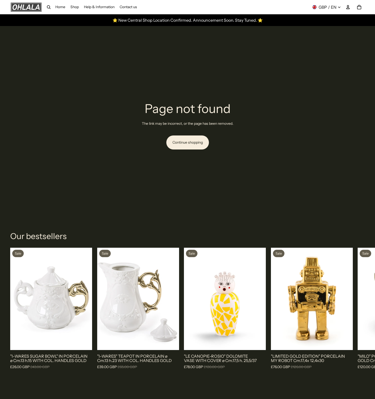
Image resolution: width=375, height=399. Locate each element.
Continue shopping (187, 142)
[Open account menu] (348, 7)
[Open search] (48, 7)
